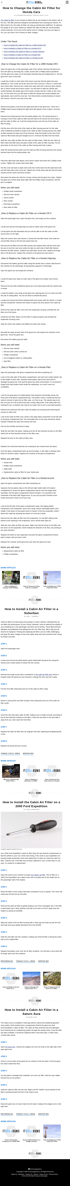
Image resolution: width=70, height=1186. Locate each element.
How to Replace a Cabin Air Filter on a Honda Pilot (22, 55)
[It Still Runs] (34, 2)
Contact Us (28, 1174)
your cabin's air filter (37, 875)
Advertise (21, 1174)
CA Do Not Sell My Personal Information (34, 1176)
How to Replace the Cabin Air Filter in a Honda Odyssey (24, 52)
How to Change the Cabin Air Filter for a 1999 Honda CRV (25, 45)
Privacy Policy (53, 1174)
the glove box (10, 1047)
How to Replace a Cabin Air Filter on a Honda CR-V (22, 48)
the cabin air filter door (44, 674)
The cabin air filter (7, 20)
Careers (35, 1174)
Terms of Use (43, 1174)
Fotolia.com (19, 849)
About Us (14, 1174)
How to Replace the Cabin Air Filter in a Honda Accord (23, 58)
